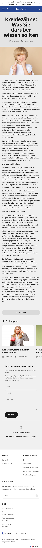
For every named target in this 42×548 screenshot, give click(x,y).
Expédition (27, 464)
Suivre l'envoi (7, 464)
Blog (24, 460)
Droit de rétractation (30, 467)
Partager (22, 312)
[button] (36, 547)
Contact (5, 460)
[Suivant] (39, 3)
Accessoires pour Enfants (8, 525)
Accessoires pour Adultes (8, 519)
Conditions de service (24, 378)
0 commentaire (28, 41)
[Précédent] (2, 3)
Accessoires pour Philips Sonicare (8, 513)
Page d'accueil (7, 508)
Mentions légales (29, 475)
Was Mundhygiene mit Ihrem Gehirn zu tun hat (15, 351)
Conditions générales (31, 471)
